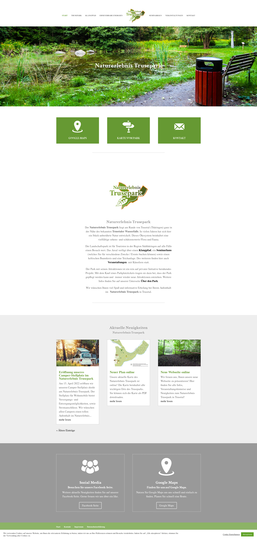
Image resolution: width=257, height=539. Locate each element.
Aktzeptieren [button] (247, 534)
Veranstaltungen (174, 15)
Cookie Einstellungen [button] (231, 534)
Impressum (78, 526)
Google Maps (166, 505)
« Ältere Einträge (65, 430)
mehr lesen (65, 419)
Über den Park (149, 281)
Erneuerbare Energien (111, 15)
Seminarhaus (155, 15)
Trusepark (76, 15)
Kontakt (191, 15)
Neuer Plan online (122, 372)
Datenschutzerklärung (96, 526)
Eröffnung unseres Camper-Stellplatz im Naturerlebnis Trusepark (76, 375)
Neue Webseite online (175, 372)
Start (65, 15)
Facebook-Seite (90, 505)
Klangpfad (90, 15)
